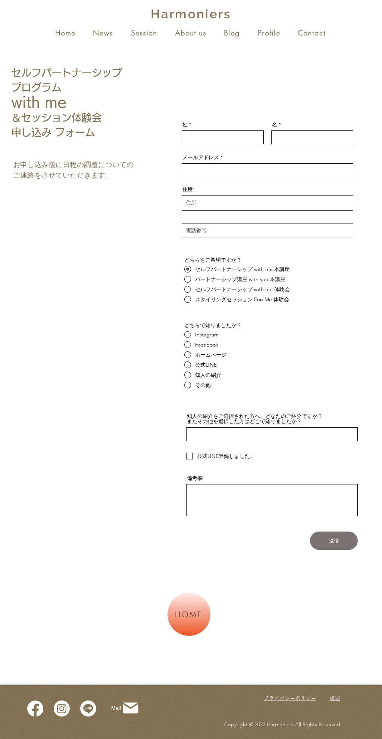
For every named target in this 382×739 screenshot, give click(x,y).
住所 (187, 189)
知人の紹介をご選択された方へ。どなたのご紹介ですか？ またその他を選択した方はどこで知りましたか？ (268, 418)
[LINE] (88, 708)
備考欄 (195, 478)
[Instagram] (62, 708)
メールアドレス (200, 157)
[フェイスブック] (35, 708)
